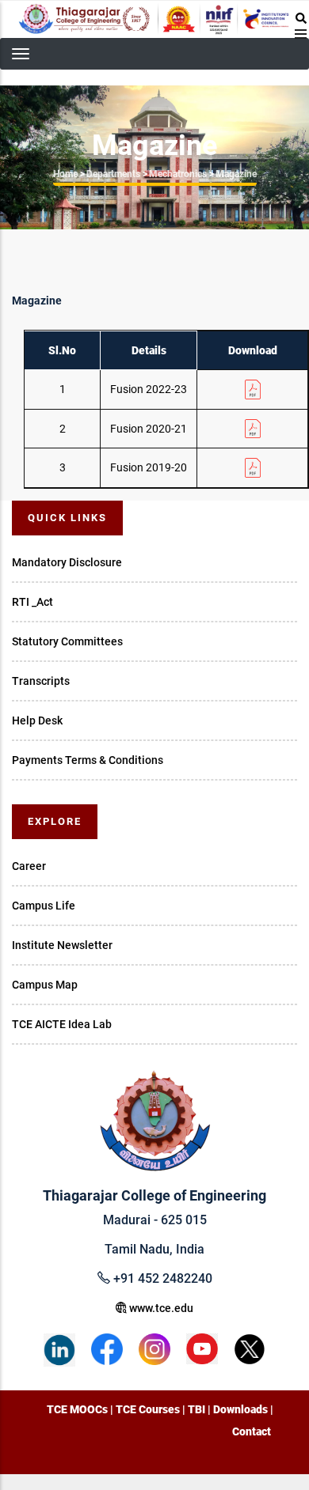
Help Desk (37, 720)
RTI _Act (32, 602)
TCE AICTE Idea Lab (62, 1024)
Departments (113, 174)
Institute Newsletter (62, 945)
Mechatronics (178, 174)
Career (29, 866)
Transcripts (41, 681)
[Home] (154, 19)
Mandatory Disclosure (67, 562)
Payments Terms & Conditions (87, 760)
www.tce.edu (160, 1308)
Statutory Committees (67, 641)
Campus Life (43, 905)
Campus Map (45, 984)
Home (65, 174)
